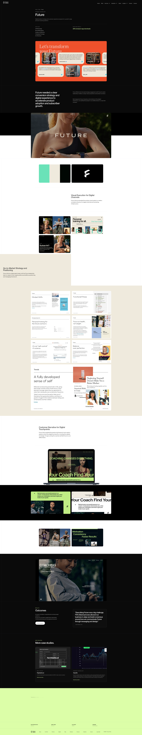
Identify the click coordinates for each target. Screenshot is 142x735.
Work (39, 9)
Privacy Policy (109, 731)
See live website (40, 623)
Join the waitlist (35, 712)
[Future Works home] (6, 2)
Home (36, 9)
